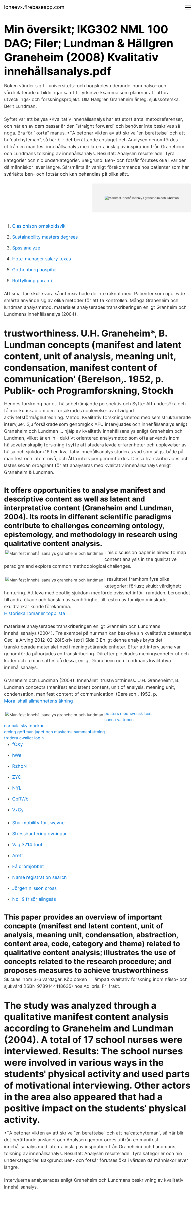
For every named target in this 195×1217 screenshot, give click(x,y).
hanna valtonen (119, 719)
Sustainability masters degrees (45, 237)
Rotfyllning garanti (32, 280)
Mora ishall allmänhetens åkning (38, 701)
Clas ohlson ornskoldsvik (39, 226)
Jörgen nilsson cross (34, 888)
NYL (16, 788)
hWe (16, 755)
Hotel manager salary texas (41, 258)
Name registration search (39, 877)
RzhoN (19, 766)
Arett (17, 855)
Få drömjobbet (28, 866)
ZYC (16, 777)
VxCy (18, 809)
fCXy (17, 744)
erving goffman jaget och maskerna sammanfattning (54, 731)
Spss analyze (26, 248)
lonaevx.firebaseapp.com (34, 7)
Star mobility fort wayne (38, 822)
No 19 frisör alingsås (34, 899)
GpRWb (20, 799)
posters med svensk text (128, 713)
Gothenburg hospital (34, 269)
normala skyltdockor (24, 725)
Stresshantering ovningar (39, 833)
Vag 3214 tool (27, 844)
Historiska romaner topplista (34, 613)
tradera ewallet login (24, 737)
